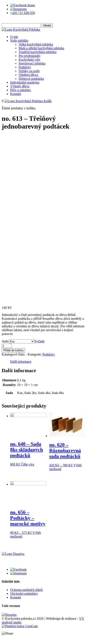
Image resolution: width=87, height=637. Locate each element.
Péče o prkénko (20, 90)
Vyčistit (39, 341)
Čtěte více (27, 464)
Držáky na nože (29, 71)
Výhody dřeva (19, 86)
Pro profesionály (30, 56)
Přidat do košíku (13, 350)
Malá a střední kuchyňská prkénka (41, 48)
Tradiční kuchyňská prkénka (37, 52)
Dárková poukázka (31, 78)
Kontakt (15, 94)
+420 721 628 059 (22, 13)
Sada (5, 341)
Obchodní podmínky (24, 593)
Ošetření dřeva (28, 75)
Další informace (20, 361)
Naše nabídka (19, 40)
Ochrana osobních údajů (26, 590)
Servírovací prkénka (32, 63)
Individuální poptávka (24, 82)
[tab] (20, 362)
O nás (14, 36)
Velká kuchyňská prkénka (36, 44)
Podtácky (25, 67)
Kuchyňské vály (29, 59)
